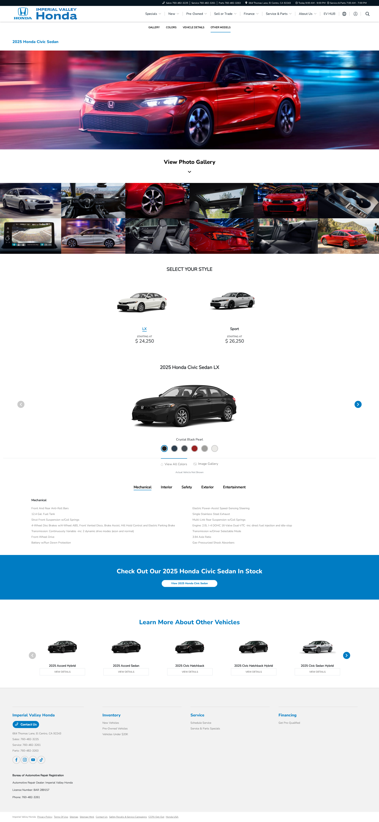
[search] (368, 14)
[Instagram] (25, 760)
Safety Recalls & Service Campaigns (128, 816)
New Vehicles (110, 723)
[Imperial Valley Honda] (46, 13)
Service (197, 715)
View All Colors (175, 464)
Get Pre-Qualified (289, 723)
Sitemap (74, 816)
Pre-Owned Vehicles (115, 728)
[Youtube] (33, 760)
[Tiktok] (41, 760)
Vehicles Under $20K (115, 734)
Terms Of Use (61, 816)
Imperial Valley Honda (24, 816)
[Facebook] (16, 760)
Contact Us (28, 724)
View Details (62, 671)
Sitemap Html (87, 816)
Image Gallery (207, 464)
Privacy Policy (44, 816)
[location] (246, 3)
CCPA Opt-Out (156, 816)
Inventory (111, 715)
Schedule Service (200, 723)
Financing (287, 715)
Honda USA (172, 816)
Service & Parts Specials (205, 728)
